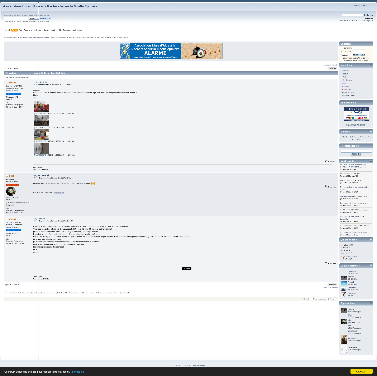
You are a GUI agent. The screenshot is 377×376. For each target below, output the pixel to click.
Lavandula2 (344, 219)
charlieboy (352, 287)
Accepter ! (361, 371)
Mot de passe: (346, 51)
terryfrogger (352, 338)
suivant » (334, 65)
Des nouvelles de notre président (353, 187)
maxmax (108, 37)
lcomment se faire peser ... (350, 210)
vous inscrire (44, 15)
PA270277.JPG (40, 113)
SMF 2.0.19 (178, 365)
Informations (77, 371)
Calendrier (347, 83)
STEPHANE (352, 347)
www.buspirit (59, 192)
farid (349, 326)
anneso (12, 82)
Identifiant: (348, 48)
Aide (345, 77)
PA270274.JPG (40, 127)
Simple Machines (199, 365)
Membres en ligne (350, 256)
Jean (364, 167)
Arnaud (351, 282)
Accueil (346, 71)
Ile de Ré (41, 219)
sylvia (114, 37)
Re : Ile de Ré (41, 82)
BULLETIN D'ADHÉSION (356, 125)
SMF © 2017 (188, 365)
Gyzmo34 (351, 293)
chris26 (342, 189)
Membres (347, 89)
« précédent (327, 65)
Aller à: (305, 299)
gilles (11, 176)
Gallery (346, 86)
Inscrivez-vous (349, 96)
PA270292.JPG (40, 141)
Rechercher (348, 80)
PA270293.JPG (40, 155)
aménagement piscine (349, 196)
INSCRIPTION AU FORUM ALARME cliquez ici (356, 21)
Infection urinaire (347, 174)
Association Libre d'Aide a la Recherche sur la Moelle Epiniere (50, 6)
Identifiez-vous (349, 93)
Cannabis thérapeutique (350, 203)
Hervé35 (360, 180)
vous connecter (29, 15)
